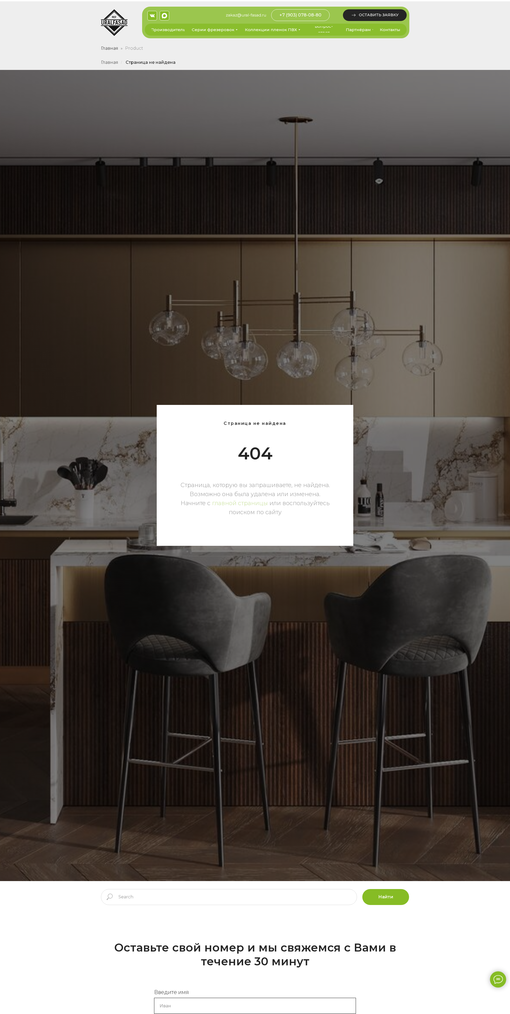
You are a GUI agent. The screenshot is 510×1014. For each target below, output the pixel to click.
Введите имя (171, 992)
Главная (109, 48)
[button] (375, 15)
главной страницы (240, 503)
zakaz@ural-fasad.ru (246, 15)
